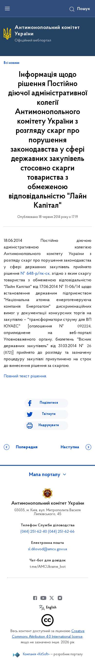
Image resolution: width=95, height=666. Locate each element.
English (51, 607)
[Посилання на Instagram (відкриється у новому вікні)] (60, 598)
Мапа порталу (44, 475)
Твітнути (49, 414)
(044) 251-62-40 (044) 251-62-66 (47, 532)
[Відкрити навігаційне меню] (7, 8)
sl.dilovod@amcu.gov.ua (47, 549)
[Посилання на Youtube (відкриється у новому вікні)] (43, 598)
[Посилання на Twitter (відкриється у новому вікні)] (52, 598)
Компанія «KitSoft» (36, 654)
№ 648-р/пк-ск (35, 274)
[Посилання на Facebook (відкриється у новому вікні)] (35, 598)
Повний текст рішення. (25, 376)
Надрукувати (48, 425)
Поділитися (49, 403)
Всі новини (11, 63)
